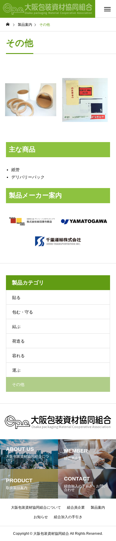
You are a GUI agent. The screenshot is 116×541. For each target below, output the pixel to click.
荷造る (18, 341)
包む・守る (22, 312)
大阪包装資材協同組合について (36, 507)
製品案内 (98, 507)
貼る (16, 297)
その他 (18, 384)
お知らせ (41, 517)
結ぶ (16, 326)
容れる (18, 355)
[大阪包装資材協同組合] (47, 9)
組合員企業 (76, 507)
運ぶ (16, 370)
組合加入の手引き (68, 517)
